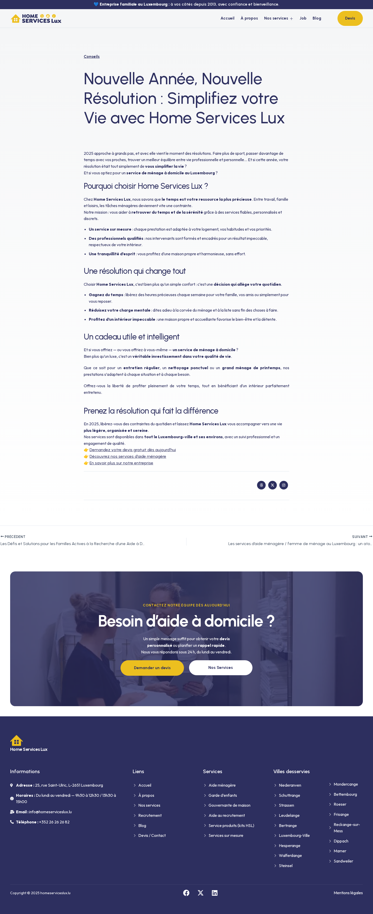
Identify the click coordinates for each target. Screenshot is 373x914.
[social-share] (261, 485)
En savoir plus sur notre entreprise (121, 463)
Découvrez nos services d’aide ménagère (128, 456)
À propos (249, 18)
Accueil (227, 18)
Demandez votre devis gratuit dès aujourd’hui (133, 449)
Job (303, 18)
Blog (317, 18)
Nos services (276, 18)
